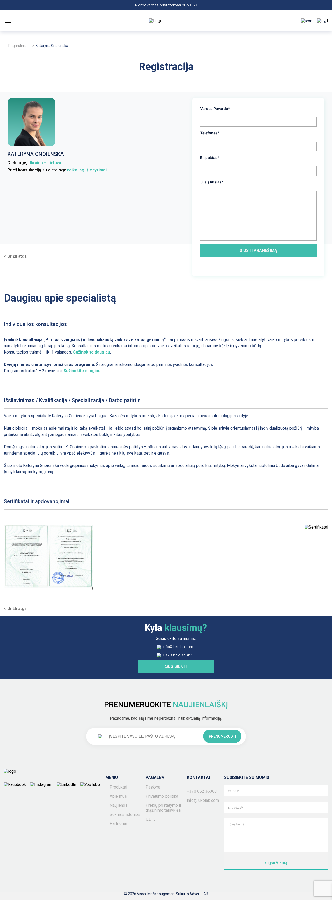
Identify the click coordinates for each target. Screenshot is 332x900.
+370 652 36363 (202, 791)
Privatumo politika (162, 796)
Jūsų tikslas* (212, 182)
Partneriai (118, 823)
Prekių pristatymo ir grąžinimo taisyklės (163, 808)
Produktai (118, 787)
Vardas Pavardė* (215, 108)
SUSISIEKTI (176, 666)
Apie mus (118, 796)
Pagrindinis (17, 46)
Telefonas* (210, 133)
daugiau (102, 352)
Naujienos (119, 805)
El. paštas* (209, 157)
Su (75, 352)
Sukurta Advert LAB (192, 894)
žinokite (86, 352)
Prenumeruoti (222, 736)
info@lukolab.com (203, 800)
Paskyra (153, 787)
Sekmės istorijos (125, 814)
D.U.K (150, 819)
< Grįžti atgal (16, 256)
